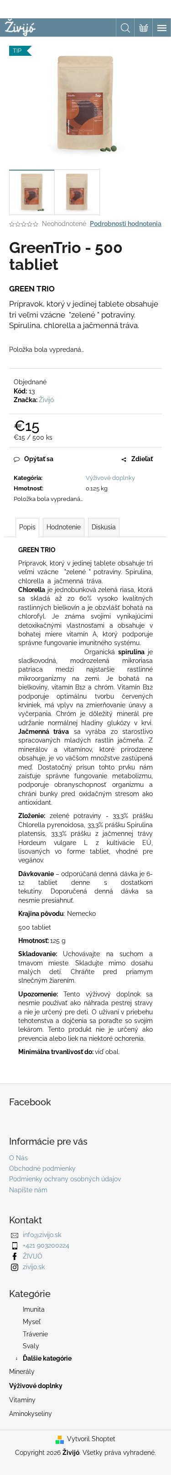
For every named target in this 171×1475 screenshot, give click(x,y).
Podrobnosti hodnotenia (125, 223)
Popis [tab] (27, 527)
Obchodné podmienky (42, 1168)
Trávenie (35, 1334)
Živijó (46, 400)
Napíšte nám (28, 1190)
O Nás (18, 1158)
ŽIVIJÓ (32, 1256)
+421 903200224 (46, 1245)
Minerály (22, 1371)
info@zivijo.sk (42, 1234)
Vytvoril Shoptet (91, 1439)
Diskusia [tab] (104, 527)
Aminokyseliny (30, 1413)
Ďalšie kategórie (47, 1358)
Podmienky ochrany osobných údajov (65, 1179)
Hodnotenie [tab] (64, 527)
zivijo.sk (34, 1266)
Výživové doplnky (110, 477)
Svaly (31, 1346)
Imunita (34, 1309)
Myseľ (32, 1321)
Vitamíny (22, 1400)
